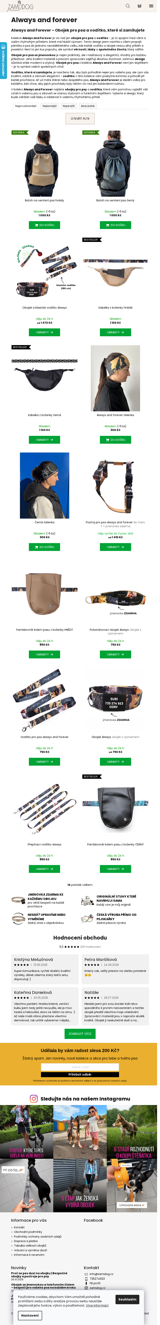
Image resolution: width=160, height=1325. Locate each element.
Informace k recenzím (29, 1255)
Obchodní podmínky (28, 1232)
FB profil (95, 1283)
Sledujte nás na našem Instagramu (85, 1098)
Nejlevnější (50, 106)
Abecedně (88, 106)
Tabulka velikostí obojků (30, 1246)
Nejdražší (69, 106)
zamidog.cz (97, 1288)
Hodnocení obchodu (80, 937)
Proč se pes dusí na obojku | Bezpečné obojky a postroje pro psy (39, 1275)
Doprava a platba (26, 1241)
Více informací (97, 1305)
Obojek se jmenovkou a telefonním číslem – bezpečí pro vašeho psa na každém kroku (43, 1286)
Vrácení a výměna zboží (30, 1250)
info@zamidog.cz (101, 1274)
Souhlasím (127, 1299)
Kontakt (19, 1227)
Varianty (42, 332)
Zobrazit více (80, 1033)
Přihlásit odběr (80, 1074)
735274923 (97, 1279)
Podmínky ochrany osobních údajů (37, 1237)
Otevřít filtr (80, 119)
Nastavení (30, 1315)
